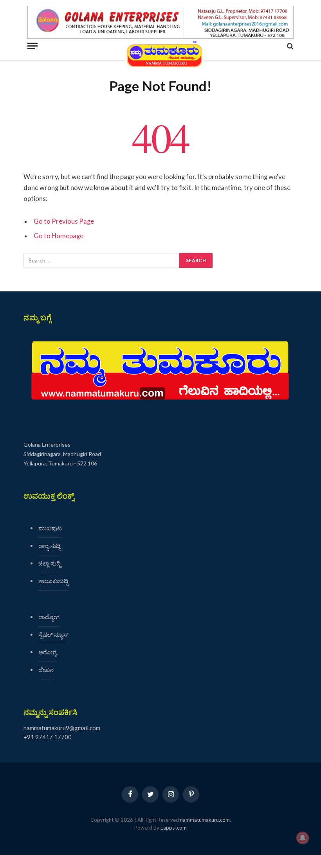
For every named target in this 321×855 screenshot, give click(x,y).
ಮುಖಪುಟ (50, 528)
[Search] (289, 46)
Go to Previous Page (64, 221)
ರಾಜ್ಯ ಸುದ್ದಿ (49, 545)
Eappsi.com (173, 827)
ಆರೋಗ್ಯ (47, 652)
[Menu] (32, 46)
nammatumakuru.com (205, 820)
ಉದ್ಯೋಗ (49, 616)
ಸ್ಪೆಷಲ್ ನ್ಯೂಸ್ (53, 634)
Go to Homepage (58, 236)
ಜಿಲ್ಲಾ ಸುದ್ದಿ (49, 563)
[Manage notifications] (302, 838)
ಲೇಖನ (46, 669)
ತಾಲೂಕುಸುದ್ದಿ (53, 580)
